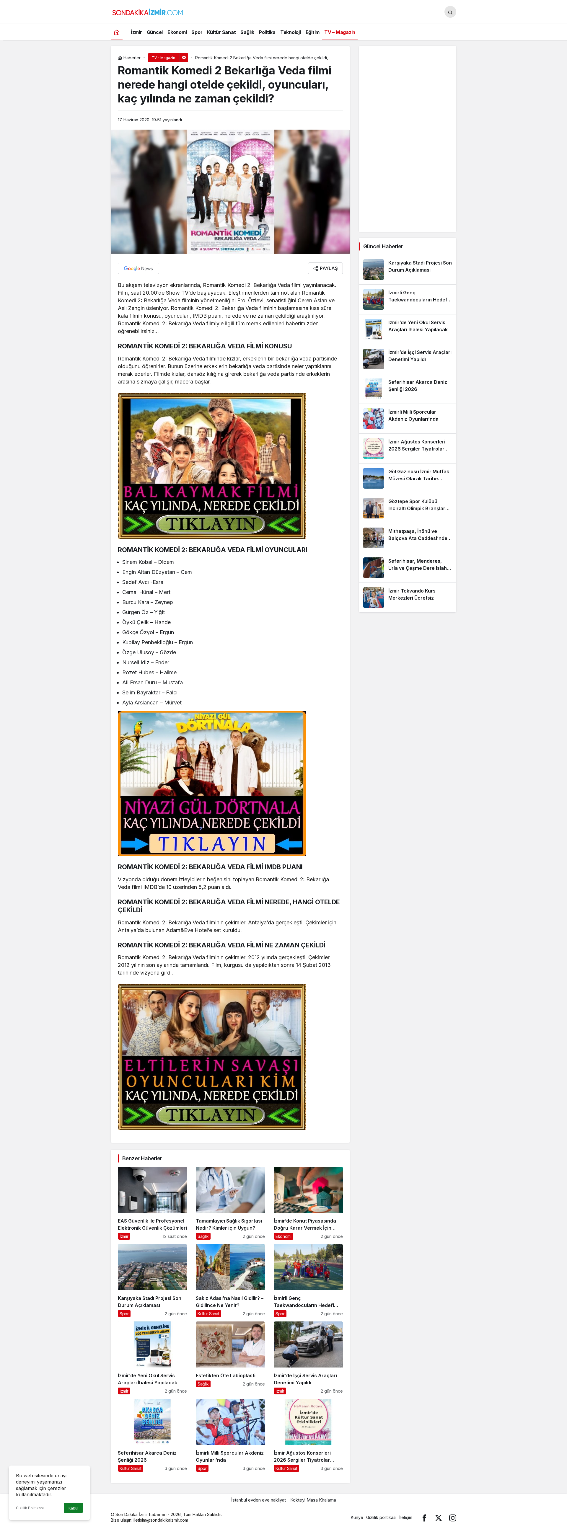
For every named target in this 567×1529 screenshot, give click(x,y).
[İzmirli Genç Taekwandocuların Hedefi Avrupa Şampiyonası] (308, 1280)
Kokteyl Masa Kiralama (313, 1500)
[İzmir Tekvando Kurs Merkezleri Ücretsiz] (407, 597)
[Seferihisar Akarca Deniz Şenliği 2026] (152, 1435)
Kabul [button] (73, 1508)
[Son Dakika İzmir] (148, 11)
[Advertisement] (407, 139)
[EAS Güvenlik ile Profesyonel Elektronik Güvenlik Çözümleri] (152, 1203)
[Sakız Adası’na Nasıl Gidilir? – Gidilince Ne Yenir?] (230, 1280)
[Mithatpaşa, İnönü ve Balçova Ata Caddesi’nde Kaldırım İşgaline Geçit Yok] (407, 538)
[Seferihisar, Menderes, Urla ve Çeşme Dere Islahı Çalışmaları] (407, 567)
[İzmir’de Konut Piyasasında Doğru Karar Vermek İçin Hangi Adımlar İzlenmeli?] (308, 1203)
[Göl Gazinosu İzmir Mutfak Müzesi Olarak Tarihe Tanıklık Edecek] (407, 478)
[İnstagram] (452, 1517)
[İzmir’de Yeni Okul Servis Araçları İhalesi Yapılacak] (152, 1357)
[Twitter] (438, 1517)
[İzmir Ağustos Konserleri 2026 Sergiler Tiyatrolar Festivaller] (308, 1435)
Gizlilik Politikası (30, 1508)
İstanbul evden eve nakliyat (258, 1500)
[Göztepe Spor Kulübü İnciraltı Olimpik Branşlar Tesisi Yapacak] (407, 508)
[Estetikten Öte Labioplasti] (230, 1357)
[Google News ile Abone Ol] (138, 268)
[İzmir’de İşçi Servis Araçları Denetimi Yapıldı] (308, 1357)
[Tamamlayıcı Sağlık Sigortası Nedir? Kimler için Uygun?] (230, 1203)
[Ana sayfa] (117, 32)
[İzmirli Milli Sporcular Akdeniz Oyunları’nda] (230, 1435)
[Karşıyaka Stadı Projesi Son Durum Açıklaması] (152, 1280)
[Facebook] (424, 1517)
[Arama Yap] (450, 12)
